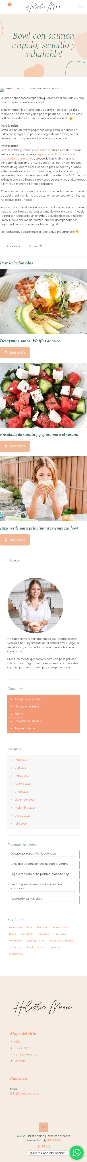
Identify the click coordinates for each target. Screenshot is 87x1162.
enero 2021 (22, 791)
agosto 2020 (22, 815)
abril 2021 (21, 767)
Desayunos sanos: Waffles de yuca (30, 341)
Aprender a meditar (28, 699)
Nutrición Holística (25, 1054)
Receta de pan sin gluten (27, 898)
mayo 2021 (22, 759)
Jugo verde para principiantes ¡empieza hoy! (39, 528)
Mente (19, 713)
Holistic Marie (22, 1048)
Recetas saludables (28, 721)
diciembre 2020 (25, 799)
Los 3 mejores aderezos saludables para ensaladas (37, 886)
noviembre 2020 (25, 807)
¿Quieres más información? (48, 1153)
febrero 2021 (23, 783)
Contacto (19, 1061)
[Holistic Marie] (43, 6)
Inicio (17, 1041)
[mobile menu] (81, 6)
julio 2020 (21, 823)
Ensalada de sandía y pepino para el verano (39, 434)
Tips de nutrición (25, 728)
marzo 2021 (22, 775)
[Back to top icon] (43, 1127)
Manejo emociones (27, 706)
